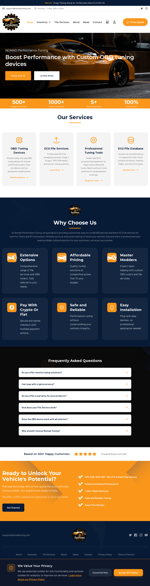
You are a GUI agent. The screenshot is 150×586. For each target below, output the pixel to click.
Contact (97, 22)
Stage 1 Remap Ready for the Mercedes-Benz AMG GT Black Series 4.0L (75, 3)
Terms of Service (126, 554)
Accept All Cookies (128, 572)
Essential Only (100, 572)
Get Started (13, 507)
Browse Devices (17, 177)
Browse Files (129, 170)
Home (30, 22)
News (86, 22)
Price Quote (137, 22)
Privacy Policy (105, 554)
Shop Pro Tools (92, 180)
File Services (62, 22)
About (76, 22)
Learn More (47, 75)
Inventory (42, 22)
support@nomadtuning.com (18, 8)
